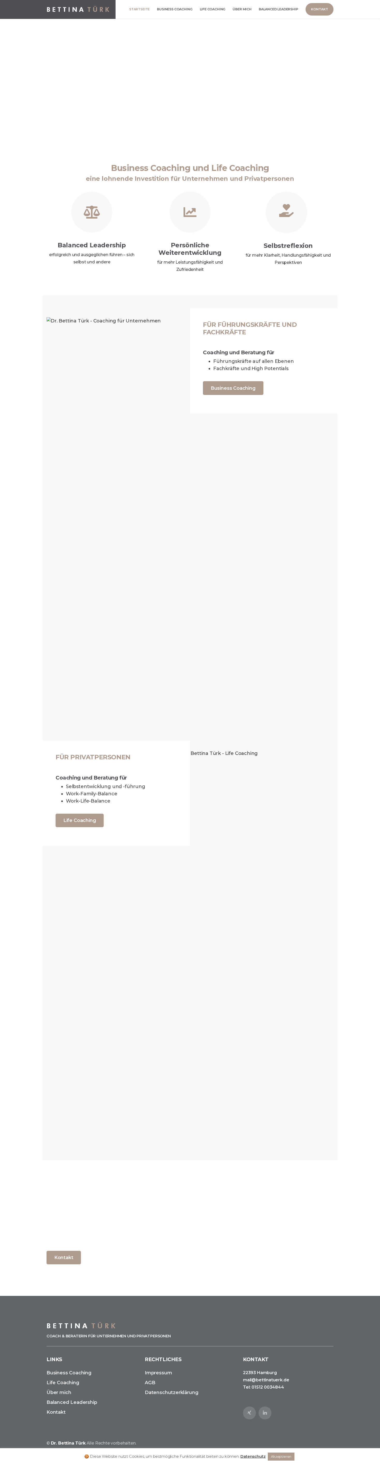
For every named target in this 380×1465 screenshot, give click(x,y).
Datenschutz (252, 1456)
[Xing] (249, 1412)
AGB (150, 1382)
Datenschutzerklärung (171, 1392)
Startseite (139, 9)
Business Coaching (174, 9)
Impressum (158, 1373)
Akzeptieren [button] (281, 1456)
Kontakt (63, 1257)
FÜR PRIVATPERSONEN (93, 757)
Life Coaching (213, 9)
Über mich (242, 9)
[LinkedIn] (265, 1412)
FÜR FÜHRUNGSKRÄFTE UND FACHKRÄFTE (250, 328)
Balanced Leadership (278, 9)
